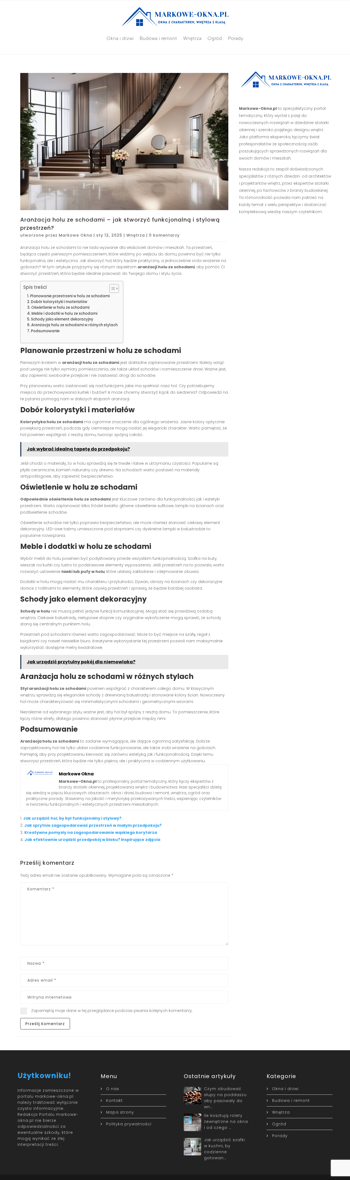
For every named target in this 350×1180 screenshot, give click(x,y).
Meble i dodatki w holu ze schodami (64, 313)
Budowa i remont (158, 38)
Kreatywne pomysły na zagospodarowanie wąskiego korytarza (90, 832)
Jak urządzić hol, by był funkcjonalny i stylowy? (72, 818)
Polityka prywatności (128, 1124)
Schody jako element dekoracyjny (62, 319)
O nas (112, 1088)
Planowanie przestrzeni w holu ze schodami (70, 296)
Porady (235, 38)
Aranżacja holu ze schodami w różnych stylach (74, 325)
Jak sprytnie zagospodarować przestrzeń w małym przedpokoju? (93, 825)
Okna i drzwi (120, 38)
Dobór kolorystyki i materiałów (59, 301)
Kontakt (114, 1100)
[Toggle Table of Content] (111, 288)
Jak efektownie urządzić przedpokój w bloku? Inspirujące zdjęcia (92, 839)
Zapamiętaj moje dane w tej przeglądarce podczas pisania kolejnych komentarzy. (112, 1010)
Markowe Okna (75, 235)
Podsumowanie (45, 331)
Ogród (215, 38)
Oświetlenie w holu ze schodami (60, 307)
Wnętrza (192, 38)
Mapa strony (120, 1112)
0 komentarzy (164, 235)
